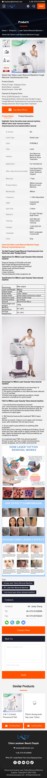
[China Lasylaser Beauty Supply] (12, 6)
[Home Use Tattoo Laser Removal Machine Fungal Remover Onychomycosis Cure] (28, 56)
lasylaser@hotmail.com (13, 2)
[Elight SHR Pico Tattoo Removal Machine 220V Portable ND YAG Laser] (34, 702)
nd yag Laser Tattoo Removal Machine (18, 583)
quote (41, 6)
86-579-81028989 (38, 2)
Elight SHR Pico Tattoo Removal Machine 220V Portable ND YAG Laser (32, 716)
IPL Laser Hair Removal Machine (16, 588)
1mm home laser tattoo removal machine (19, 592)
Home (4, 30)
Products (12, 30)
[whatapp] (17, 622)
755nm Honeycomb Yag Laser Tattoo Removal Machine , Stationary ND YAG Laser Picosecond (11, 716)
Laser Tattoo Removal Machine (30, 30)
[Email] (23, 622)
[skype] (12, 622)
